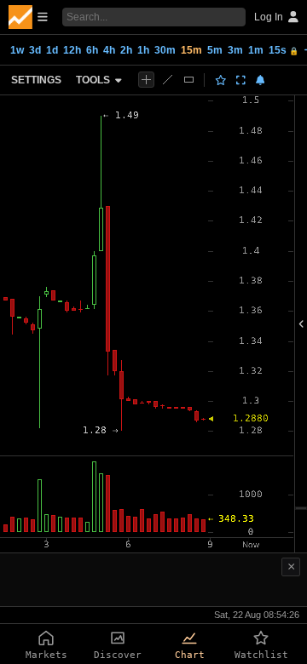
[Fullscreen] (241, 80)
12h (72, 50)
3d (35, 50)
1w (17, 50)
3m (235, 50)
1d (52, 50)
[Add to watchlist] (221, 80)
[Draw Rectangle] (189, 80)
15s (283, 50)
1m (256, 50)
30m (165, 50)
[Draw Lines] (167, 80)
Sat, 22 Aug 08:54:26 (256, 615)
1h (143, 50)
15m (191, 50)
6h (92, 50)
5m (215, 50)
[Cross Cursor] (146, 80)
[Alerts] (260, 80)
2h (126, 50)
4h (109, 50)
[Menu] (28, 17)
